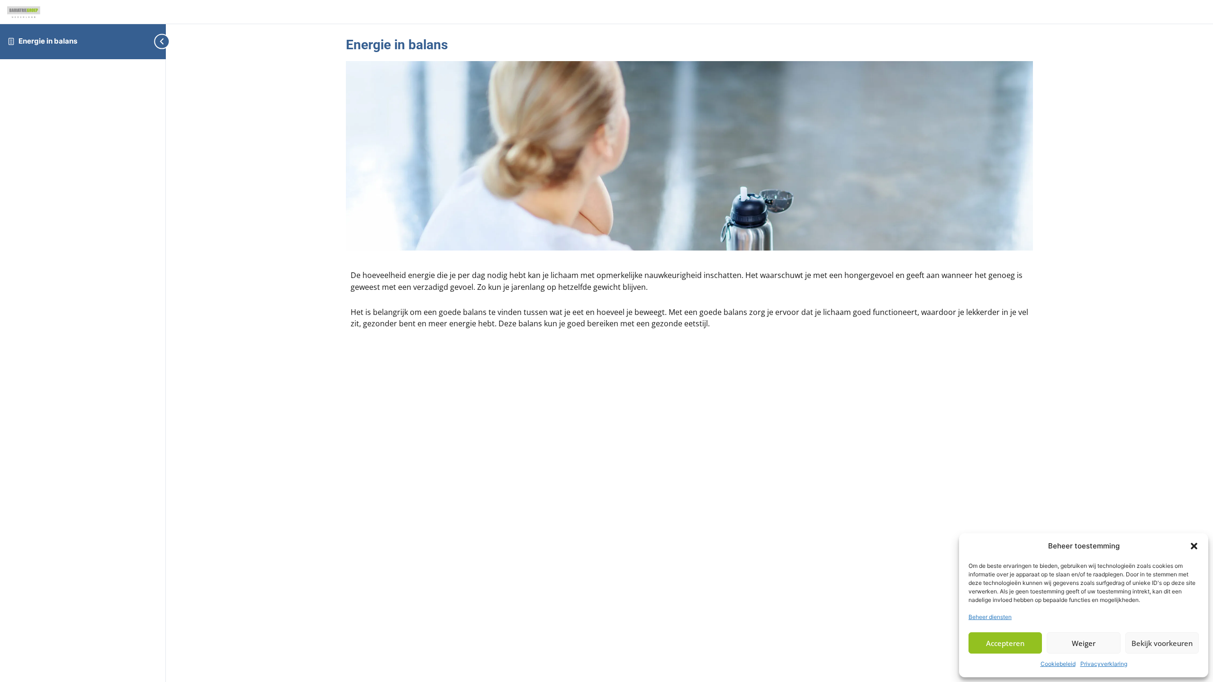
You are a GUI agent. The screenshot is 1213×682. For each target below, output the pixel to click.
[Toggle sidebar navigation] (151, 41)
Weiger (1083, 643)
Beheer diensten (990, 616)
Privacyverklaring (1103, 663)
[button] (1194, 546)
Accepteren (1005, 643)
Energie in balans (47, 40)
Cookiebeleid (1058, 663)
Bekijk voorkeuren (1162, 643)
